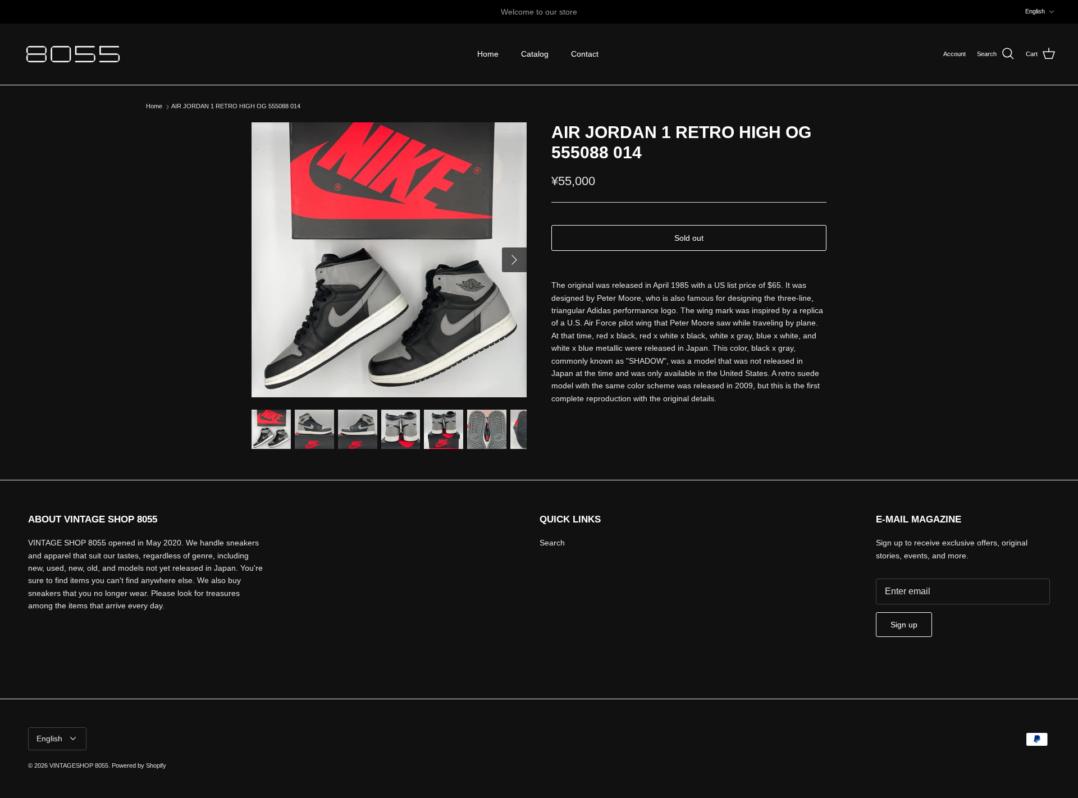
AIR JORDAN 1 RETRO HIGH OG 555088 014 (235, 106)
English (1035, 11)
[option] (389, 259)
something (549, 15)
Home (488, 53)
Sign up (903, 624)
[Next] (514, 259)
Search (552, 542)
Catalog (535, 53)
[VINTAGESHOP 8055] (73, 54)
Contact (585, 53)
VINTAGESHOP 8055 (78, 765)
